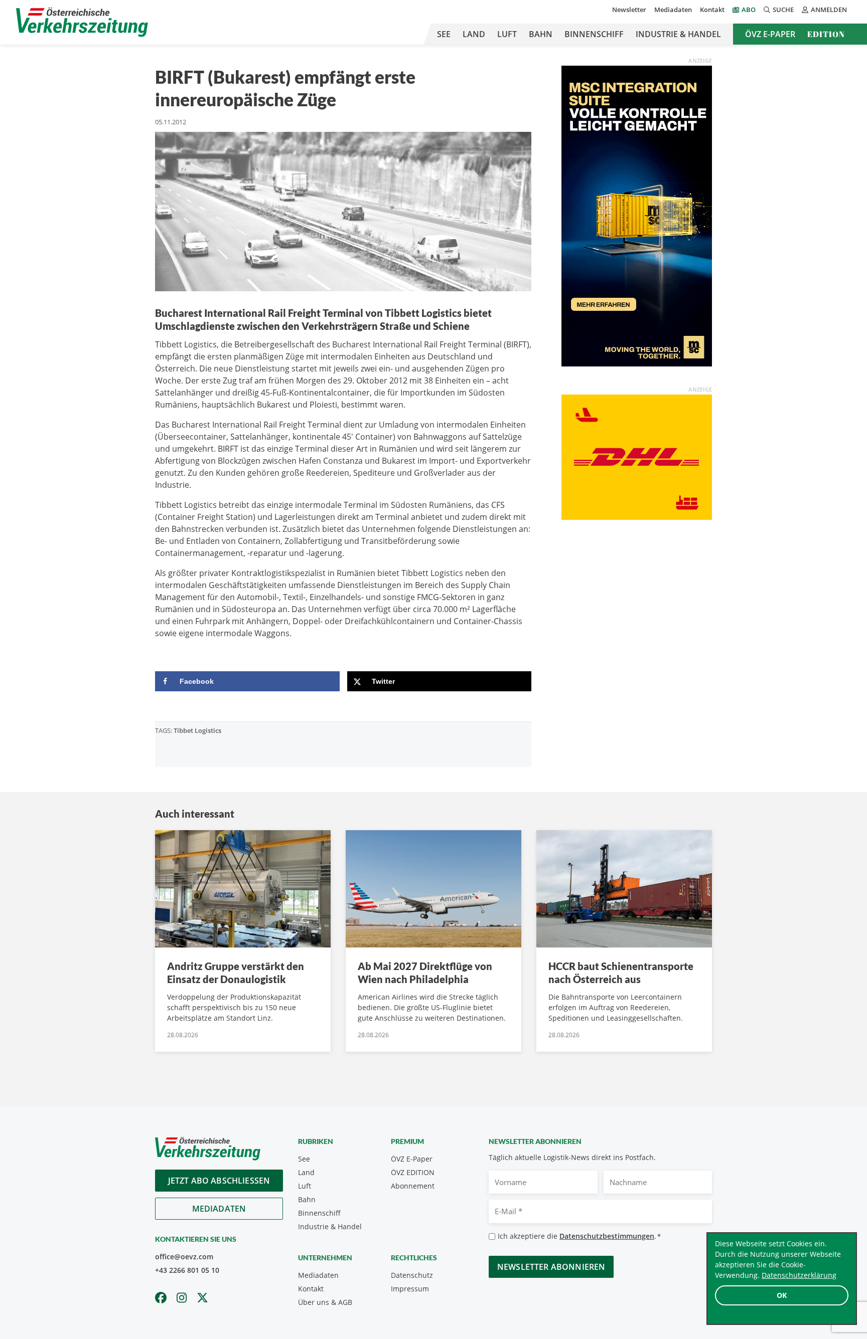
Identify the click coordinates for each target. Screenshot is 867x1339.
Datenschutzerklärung (799, 1275)
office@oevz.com (184, 1256)
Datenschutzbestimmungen (606, 1236)
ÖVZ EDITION (413, 1172)
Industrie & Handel (678, 34)
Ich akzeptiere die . (579, 1236)
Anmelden (829, 9)
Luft (507, 34)
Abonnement (413, 1186)
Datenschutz (412, 1275)
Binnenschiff (594, 34)
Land (474, 34)
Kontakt (712, 9)
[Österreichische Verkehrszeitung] (82, 22)
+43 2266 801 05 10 (187, 1270)
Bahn (540, 34)
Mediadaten (673, 9)
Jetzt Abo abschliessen (219, 1180)
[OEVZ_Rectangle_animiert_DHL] (636, 456)
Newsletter (629, 9)
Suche (783, 9)
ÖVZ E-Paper (770, 34)
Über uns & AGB (325, 1302)
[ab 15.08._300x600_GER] (636, 215)
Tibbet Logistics (197, 730)
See (444, 34)
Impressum (410, 1288)
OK (782, 1295)
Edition (826, 34)
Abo (749, 9)
